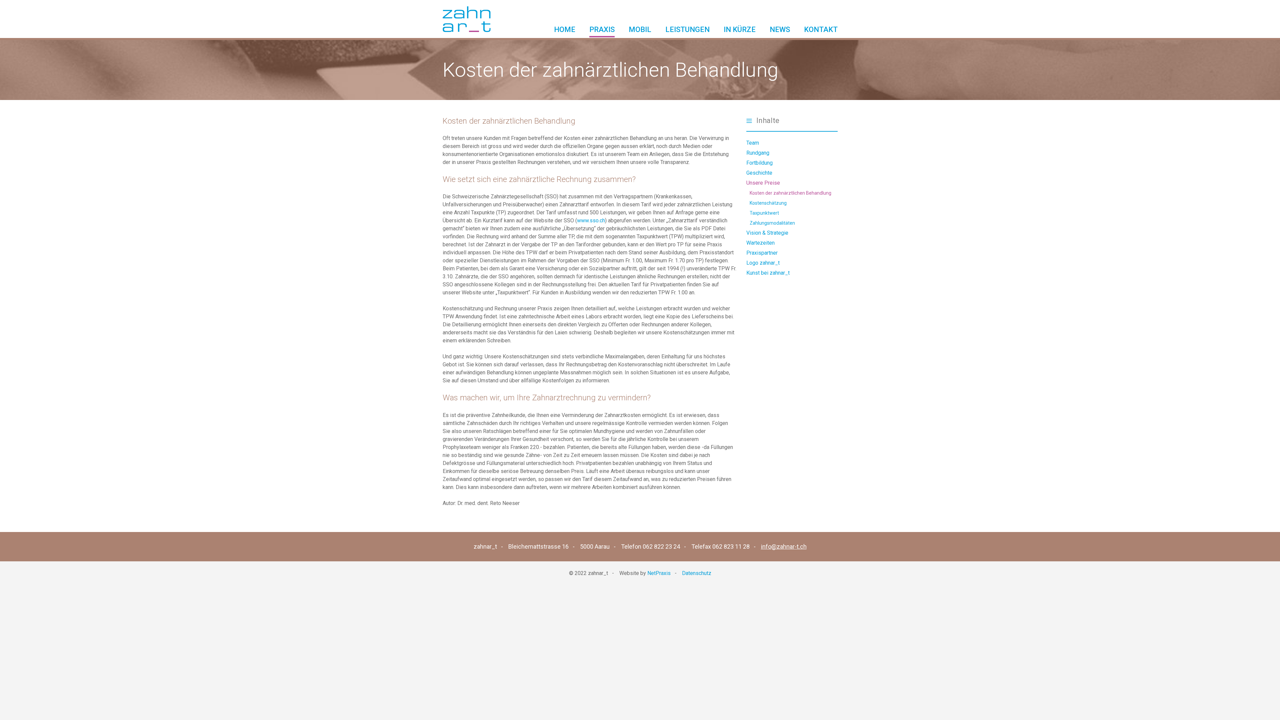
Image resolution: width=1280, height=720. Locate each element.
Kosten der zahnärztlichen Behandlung (790, 193)
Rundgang (757, 153)
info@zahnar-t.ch (784, 546)
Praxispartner (762, 253)
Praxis (602, 29)
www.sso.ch (591, 220)
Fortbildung (759, 163)
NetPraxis (659, 573)
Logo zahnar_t (763, 263)
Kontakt (821, 29)
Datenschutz (696, 573)
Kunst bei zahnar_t (768, 273)
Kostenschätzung (768, 203)
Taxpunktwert (764, 213)
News (780, 29)
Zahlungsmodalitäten (772, 223)
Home (564, 29)
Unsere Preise (763, 183)
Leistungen (687, 29)
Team (752, 143)
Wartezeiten (760, 243)
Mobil (640, 29)
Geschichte (759, 173)
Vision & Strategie (767, 233)
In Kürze (740, 29)
